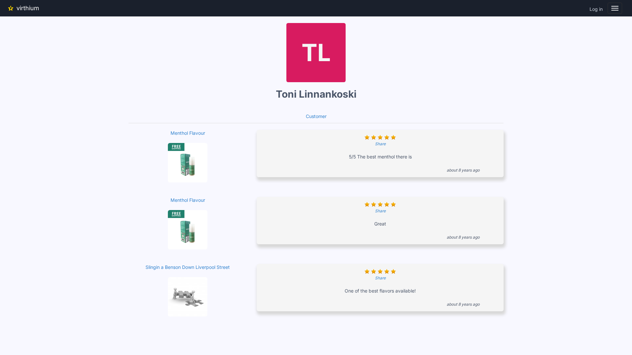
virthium (27, 8)
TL (316, 52)
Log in (596, 9)
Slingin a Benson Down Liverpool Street (187, 267)
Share (380, 143)
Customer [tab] (316, 116)
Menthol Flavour (188, 133)
